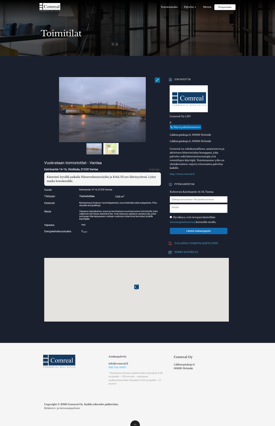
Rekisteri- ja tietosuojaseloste (62, 408)
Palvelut (189, 6)
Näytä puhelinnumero (187, 127)
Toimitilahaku (169, 6)
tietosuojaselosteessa (182, 222)
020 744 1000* (118, 367)
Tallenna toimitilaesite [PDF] (196, 243)
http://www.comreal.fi (182, 174)
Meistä (207, 6)
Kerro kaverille (186, 252)
